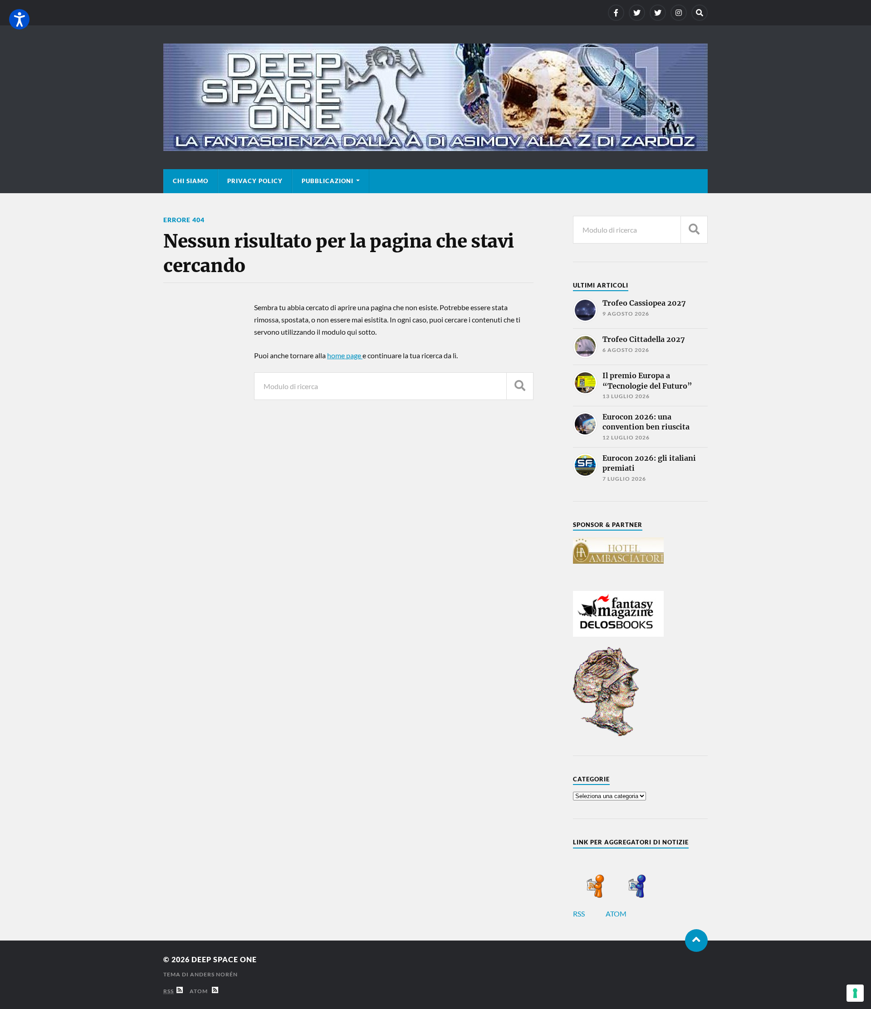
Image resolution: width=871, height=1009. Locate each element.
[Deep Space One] (435, 97)
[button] (19, 19)
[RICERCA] (519, 386)
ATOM (617, 913)
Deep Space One (224, 959)
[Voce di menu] (616, 13)
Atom (201, 991)
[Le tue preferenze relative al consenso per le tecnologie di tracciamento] (855, 993)
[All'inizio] (696, 940)
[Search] (699, 13)
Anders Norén (214, 974)
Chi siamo (190, 181)
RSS (579, 913)
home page (344, 355)
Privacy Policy (255, 181)
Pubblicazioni (327, 181)
